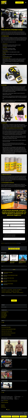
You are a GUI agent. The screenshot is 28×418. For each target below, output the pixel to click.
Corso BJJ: (4, 55)
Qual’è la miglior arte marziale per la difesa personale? (10, 281)
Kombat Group (3, 243)
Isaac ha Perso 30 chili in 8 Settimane (8, 284)
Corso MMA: (4, 53)
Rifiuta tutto (23, 416)
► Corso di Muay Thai (4, 314)
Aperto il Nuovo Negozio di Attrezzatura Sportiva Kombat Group (16, 262)
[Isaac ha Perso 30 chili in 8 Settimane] (2, 284)
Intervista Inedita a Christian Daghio (6, 327)
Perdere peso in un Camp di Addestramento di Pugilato (9, 329)
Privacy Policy (3, 405)
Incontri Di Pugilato (9, 290)
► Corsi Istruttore (3, 318)
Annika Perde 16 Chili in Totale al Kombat (8, 278)
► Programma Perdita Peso (4, 312)
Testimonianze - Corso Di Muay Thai (5, 291)
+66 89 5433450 (6, 401)
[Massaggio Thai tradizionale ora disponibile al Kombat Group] (7, 258)
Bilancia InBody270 (23, 261)
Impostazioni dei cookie (6, 416)
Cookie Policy (3, 406)
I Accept (14, 301)
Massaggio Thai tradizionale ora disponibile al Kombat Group (7, 262)
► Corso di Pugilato (3, 313)
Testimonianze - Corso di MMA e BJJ (17, 290)
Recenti (14, 270)
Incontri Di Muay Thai (3, 290)
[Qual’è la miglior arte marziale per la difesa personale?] (2, 281)
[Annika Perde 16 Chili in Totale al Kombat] (2, 278)
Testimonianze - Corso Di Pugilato (15, 291)
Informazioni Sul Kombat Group (13, 243)
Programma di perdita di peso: (6, 57)
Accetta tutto (15, 416)
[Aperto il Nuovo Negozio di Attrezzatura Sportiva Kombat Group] (16, 258)
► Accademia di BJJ (3, 317)
